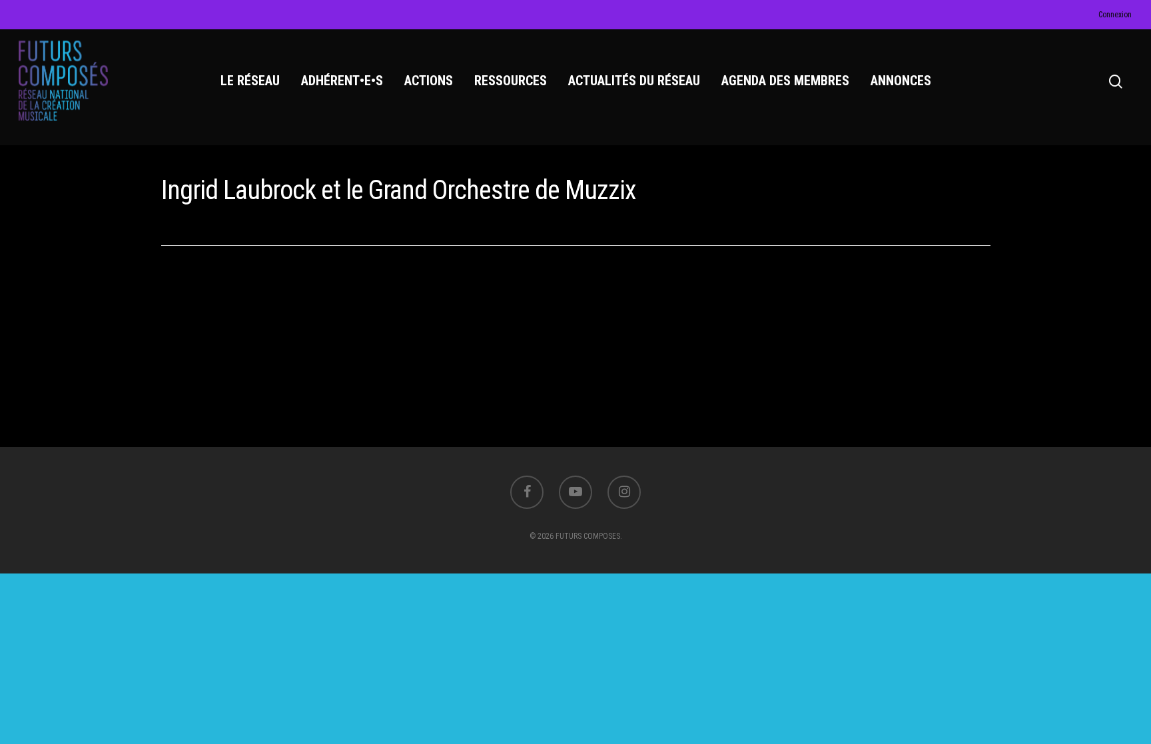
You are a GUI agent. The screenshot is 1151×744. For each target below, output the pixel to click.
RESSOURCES (510, 81)
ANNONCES (901, 81)
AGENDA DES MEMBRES (785, 81)
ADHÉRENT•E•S (342, 81)
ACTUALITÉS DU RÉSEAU (634, 81)
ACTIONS (428, 81)
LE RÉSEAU (250, 81)
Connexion (1115, 14)
